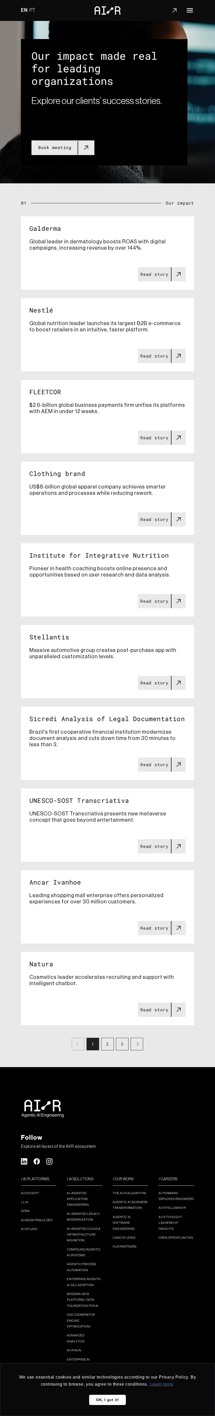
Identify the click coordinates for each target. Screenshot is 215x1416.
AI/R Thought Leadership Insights (170, 1222)
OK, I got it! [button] (107, 1400)
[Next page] (137, 1044)
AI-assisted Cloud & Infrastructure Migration (84, 1234)
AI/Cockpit (30, 1193)
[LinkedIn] (24, 1161)
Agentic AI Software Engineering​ (124, 1222)
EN (24, 10)
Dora (25, 1210)
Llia (24, 1202)
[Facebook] (37, 1161)
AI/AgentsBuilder (36, 1220)
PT (33, 10)
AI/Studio (29, 1229)
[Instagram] (49, 1161)
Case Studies (124, 1237)
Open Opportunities (176, 1237)
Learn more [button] (161, 1384)
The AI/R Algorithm (129, 1193)
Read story (154, 274)
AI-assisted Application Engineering (78, 1199)
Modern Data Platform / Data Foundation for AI (83, 1299)
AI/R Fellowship (172, 1207)
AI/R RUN (74, 1350)
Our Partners (124, 1246)
